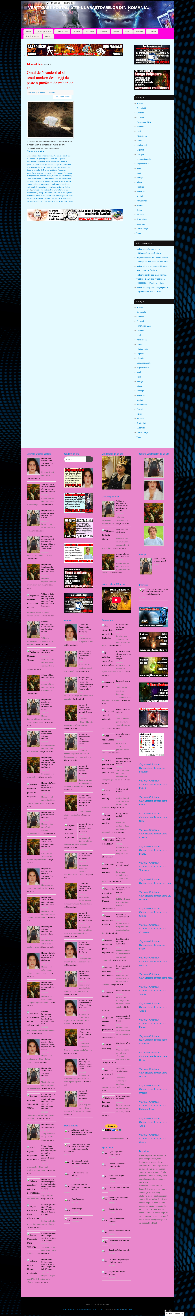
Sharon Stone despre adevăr (119, 1231)
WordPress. (127, 1309)
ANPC (126, 1139)
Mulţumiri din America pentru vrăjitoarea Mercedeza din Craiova (46, 704)
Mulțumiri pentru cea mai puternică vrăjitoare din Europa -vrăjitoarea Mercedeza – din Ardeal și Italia (151, 279)
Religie (139, 210)
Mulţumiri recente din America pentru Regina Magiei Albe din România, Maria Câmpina (48, 1184)
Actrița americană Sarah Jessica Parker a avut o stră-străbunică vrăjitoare (82, 1132)
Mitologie (140, 187)
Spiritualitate (141, 219)
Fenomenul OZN (143, 122)
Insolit (139, 131)
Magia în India (77, 1218)
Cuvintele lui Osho (115, 1209)
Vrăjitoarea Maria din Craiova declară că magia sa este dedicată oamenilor (157, 591)
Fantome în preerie (123, 681)
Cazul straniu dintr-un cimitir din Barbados (123, 627)
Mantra (118, 1309)
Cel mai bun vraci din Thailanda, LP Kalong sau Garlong (81, 1187)
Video (127, 31)
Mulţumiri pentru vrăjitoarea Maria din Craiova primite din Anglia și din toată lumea (48, 762)
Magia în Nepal (77, 1209)
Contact (48, 36)
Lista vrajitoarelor (44, 31)
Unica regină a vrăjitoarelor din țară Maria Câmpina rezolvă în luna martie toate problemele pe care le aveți (48, 1153)
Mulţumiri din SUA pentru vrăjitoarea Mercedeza (47, 815)
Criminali (140, 117)
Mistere (139, 182)
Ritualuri (139, 31)
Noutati (139, 196)
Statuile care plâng (123, 1043)
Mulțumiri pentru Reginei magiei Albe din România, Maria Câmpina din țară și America (48, 1264)
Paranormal (141, 201)
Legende (140, 150)
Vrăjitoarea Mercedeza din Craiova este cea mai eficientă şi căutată (47, 626)
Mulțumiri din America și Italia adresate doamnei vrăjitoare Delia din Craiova (48, 1044)
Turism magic (142, 228)
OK (88, 459)
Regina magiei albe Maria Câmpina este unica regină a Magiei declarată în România (48, 1209)
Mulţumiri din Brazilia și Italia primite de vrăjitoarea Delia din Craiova (47, 873)
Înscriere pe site (32, 36)
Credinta (152, 31)
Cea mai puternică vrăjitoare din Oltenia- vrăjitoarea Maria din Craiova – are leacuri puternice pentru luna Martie (48, 1101)
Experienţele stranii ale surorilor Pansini (123, 890)
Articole (77, 31)
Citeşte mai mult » (33, 478)
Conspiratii (141, 108)
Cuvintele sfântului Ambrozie (119, 1250)
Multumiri (90, 31)
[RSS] (170, 5)
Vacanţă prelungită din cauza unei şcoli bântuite (123, 761)
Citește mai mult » (72, 645)
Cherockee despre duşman (119, 1188)
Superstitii (140, 224)
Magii (138, 168)
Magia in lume (142, 164)
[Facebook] (165, 5)
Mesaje (116, 31)
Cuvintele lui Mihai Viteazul (119, 1240)
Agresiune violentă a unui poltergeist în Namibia (123, 1018)
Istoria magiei (142, 145)
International (62, 31)
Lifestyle (140, 154)
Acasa (28, 31)
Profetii (139, 205)
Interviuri (103, 31)
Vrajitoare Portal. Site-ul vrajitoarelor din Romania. (88, 7)
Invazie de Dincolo (123, 991)
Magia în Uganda (78, 1199)
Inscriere (140, 126)
